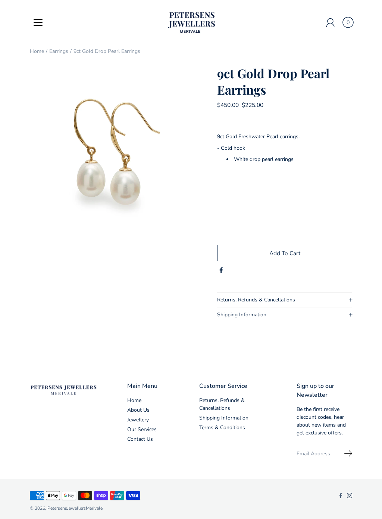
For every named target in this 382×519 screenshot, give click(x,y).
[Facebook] (221, 270)
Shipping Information (241, 314)
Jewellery (138, 419)
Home (37, 51)
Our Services (142, 429)
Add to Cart (284, 253)
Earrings (58, 51)
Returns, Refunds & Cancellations (256, 299)
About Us (138, 410)
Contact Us (140, 439)
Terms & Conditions (222, 427)
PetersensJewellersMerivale (75, 508)
